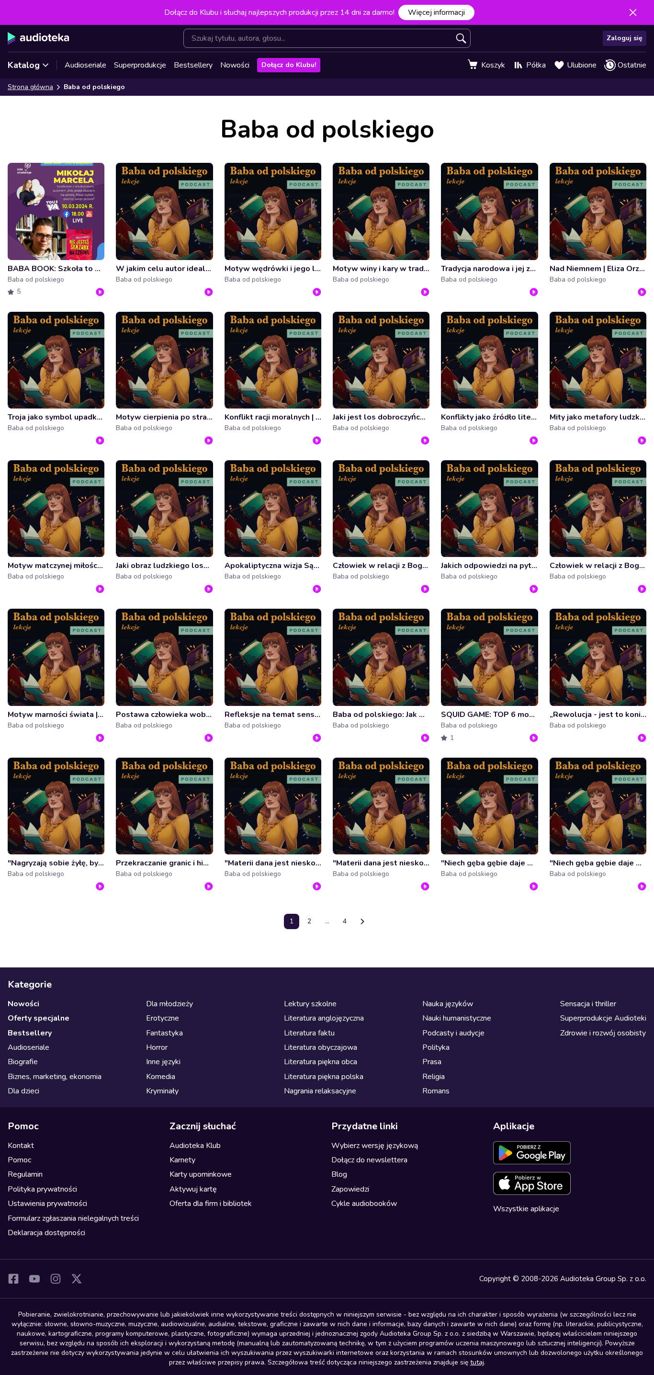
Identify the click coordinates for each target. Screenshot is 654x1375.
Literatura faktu (309, 1033)
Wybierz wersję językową (374, 1145)
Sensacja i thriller (588, 1004)
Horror (157, 1047)
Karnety (182, 1160)
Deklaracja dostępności (46, 1232)
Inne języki (163, 1062)
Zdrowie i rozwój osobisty (603, 1033)
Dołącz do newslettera (369, 1160)
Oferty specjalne (38, 1018)
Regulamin (25, 1174)
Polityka (436, 1047)
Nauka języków (447, 1004)
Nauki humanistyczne (456, 1018)
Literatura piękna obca (320, 1062)
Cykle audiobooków (364, 1203)
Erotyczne (162, 1018)
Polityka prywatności (42, 1189)
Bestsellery (193, 65)
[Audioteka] (38, 38)
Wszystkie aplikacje (526, 1209)
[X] (76, 1278)
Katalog (24, 65)
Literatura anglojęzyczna (324, 1018)
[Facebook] (13, 1278)
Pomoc (19, 1160)
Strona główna (30, 86)
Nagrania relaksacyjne (320, 1091)
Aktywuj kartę (193, 1189)
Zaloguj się (625, 38)
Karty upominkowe (200, 1174)
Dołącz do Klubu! (288, 64)
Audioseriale (85, 65)
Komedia (160, 1076)
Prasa (431, 1062)
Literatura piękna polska (323, 1076)
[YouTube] (34, 1278)
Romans (436, 1091)
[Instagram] (55, 1278)
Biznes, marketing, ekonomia (54, 1076)
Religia (433, 1076)
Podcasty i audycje (453, 1033)
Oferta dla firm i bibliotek (210, 1203)
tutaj (477, 1362)
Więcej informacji (436, 12)
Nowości (234, 65)
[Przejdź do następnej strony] (362, 921)
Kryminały (162, 1091)
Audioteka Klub (195, 1145)
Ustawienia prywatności (47, 1203)
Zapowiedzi (350, 1189)
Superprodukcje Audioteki (603, 1018)
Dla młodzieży (169, 1004)
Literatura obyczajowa (320, 1047)
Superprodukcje (140, 65)
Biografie (23, 1062)
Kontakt (21, 1145)
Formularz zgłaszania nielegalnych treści (73, 1218)
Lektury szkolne (310, 1004)
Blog (339, 1174)
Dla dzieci (23, 1091)
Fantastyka (164, 1033)
